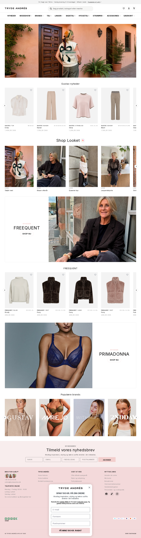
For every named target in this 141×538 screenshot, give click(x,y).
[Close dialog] (89, 487)
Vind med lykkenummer (113, 484)
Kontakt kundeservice (45, 481)
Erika (7, 128)
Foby (103, 312)
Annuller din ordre (111, 475)
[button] (50, 8)
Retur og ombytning (78, 478)
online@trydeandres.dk (13, 482)
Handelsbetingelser (111, 487)
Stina (71, 128)
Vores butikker (43, 478)
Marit (103, 128)
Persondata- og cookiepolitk (114, 490)
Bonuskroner (109, 481)
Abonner (107, 460)
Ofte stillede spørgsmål (79, 475)
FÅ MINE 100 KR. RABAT (70, 530)
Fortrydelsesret (76, 481)
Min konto (108, 478)
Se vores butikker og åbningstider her (18, 497)
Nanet (39, 128)
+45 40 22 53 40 (10, 479)
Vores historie (43, 475)
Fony (7, 312)
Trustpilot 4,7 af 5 (94, 2)
